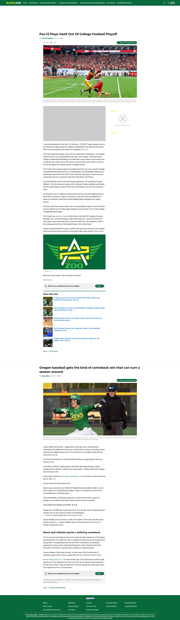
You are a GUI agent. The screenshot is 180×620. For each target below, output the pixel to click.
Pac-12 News (110, 3)
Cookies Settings (92, 610)
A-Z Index (71, 610)
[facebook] (168, 2)
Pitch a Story (47, 606)
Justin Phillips (47, 38)
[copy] (54, 42)
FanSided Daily (130, 603)
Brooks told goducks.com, (53, 559)
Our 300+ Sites (111, 603)
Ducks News (33, 3)
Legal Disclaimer (131, 606)
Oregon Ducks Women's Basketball (92, 3)
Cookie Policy (111, 606)
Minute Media (33, 614)
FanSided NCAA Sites (124, 3)
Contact (89, 603)
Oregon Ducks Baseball (57, 588)
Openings (71, 603)
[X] (164, 2)
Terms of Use (91, 606)
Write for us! (47, 280)
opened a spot (61, 216)
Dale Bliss (46, 376)
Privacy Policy (73, 606)
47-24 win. (84, 149)
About (25, 3)
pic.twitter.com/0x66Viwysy (73, 513)
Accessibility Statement (52, 610)
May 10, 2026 (77, 515)
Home (45, 351)
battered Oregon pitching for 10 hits (71, 476)
